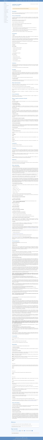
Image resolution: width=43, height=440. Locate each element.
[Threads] (25, 437)
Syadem (15, 439)
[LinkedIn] (23, 437)
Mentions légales (17, 438)
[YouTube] (22, 437)
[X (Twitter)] (21, 437)
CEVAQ (24, 0)
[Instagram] (20, 437)
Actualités (17, 0)
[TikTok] (24, 437)
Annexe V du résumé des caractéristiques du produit (32, 227)
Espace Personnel (30, 0)
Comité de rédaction (26, 438)
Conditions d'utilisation (21, 438)
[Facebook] (26, 437)
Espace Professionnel (35, 0)
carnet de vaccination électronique (32, 400)
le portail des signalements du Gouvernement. (18, 233)
